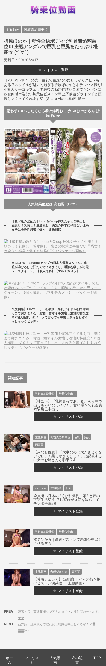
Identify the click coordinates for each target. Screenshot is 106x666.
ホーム (9, 660)
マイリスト (31, 660)
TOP (97, 657)
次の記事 (77, 660)
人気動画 (55, 660)
